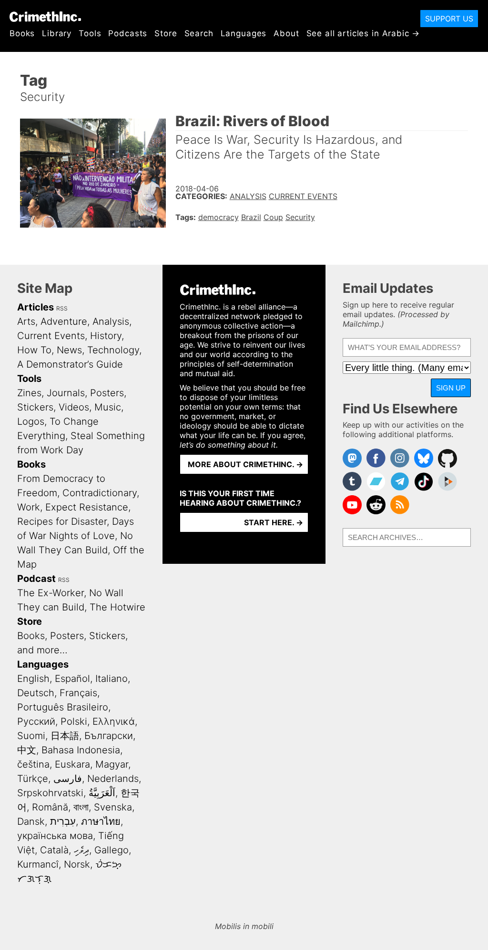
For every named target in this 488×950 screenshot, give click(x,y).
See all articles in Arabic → (363, 33)
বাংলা (81, 807)
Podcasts (127, 33)
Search (199, 33)
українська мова (55, 835)
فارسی (67, 778)
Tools (90, 33)
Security (300, 217)
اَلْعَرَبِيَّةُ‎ (102, 793)
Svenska (113, 807)
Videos (74, 407)
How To (34, 350)
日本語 (65, 735)
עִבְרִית (63, 821)
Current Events (303, 196)
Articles (35, 307)
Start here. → (273, 522)
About (286, 33)
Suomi (31, 735)
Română (50, 807)
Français (78, 693)
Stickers (35, 407)
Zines (29, 393)
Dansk (31, 821)
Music (107, 407)
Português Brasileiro (62, 707)
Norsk (77, 864)
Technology (113, 350)
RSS (62, 308)
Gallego (111, 850)
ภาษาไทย (101, 821)
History (106, 335)
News (69, 350)
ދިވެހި (81, 850)
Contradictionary (99, 493)
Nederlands (113, 778)
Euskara (72, 764)
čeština (33, 764)
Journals (66, 393)
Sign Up (451, 388)
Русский (36, 721)
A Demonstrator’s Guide (70, 364)
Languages (244, 33)
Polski (74, 721)
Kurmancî (38, 864)
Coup (273, 217)
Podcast (36, 578)
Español (72, 678)
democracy (218, 217)
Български (108, 735)
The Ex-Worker (50, 593)
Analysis (248, 196)
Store (165, 33)
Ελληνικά (113, 721)
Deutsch (35, 693)
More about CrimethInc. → (245, 464)
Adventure (64, 321)
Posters (107, 393)
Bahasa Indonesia (80, 750)
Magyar (111, 764)
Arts (26, 321)
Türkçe (32, 778)
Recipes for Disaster (62, 521)
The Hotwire (117, 607)
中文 (26, 750)
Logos (30, 421)
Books (22, 33)
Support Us (449, 18)
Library (56, 33)
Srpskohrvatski (50, 793)
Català (54, 850)
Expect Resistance (86, 507)
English (33, 678)
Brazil (251, 217)
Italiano (111, 678)
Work (28, 507)
